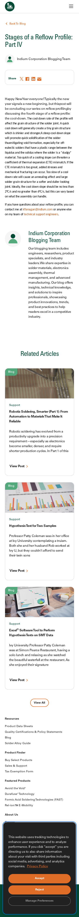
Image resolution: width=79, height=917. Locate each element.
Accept (39, 878)
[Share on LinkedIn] (33, 78)
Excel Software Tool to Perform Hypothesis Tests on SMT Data (32, 633)
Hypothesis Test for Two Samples (32, 526)
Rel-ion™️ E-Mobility (19, 805)
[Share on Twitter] (21, 78)
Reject (39, 889)
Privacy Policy (37, 866)
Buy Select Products (18, 760)
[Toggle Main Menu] (71, 6)
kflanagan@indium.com (37, 209)
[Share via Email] (39, 78)
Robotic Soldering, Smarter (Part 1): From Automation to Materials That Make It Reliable (38, 416)
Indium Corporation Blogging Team (43, 59)
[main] (39, 353)
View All (39, 703)
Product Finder (15, 752)
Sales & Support (16, 766)
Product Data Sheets (19, 726)
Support (14, 405)
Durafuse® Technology (19, 794)
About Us (11, 815)
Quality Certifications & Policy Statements (33, 732)
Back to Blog (17, 24)
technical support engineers (41, 214)
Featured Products (17, 781)
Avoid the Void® (15, 788)
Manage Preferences (40, 901)
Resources (12, 719)
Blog (11, 372)
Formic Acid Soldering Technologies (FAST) (34, 800)
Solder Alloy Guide (18, 743)
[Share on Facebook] (27, 78)
